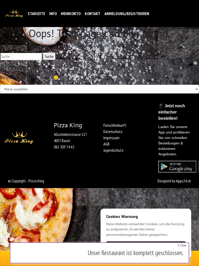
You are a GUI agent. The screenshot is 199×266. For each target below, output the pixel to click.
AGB (106, 144)
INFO (53, 13)
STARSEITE (36, 13)
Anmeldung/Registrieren (126, 13)
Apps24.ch (183, 180)
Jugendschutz (113, 150)
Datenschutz (113, 131)
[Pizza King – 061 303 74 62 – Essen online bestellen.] (14, 14)
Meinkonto (71, 13)
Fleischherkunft (114, 125)
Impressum (111, 137)
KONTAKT (92, 13)
